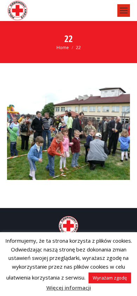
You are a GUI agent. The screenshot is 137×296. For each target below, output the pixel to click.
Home (63, 48)
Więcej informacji (68, 287)
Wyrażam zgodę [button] (110, 278)
